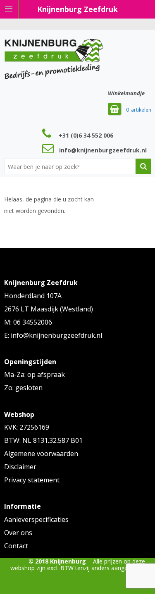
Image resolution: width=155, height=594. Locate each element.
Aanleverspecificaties (36, 519)
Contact (16, 545)
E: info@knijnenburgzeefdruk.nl (53, 335)
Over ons (18, 532)
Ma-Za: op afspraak (34, 374)
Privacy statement (32, 479)
